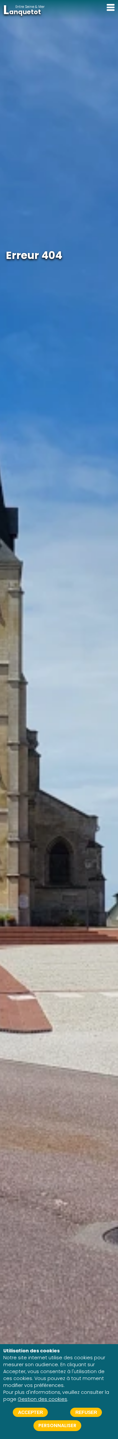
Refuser (86, 1412)
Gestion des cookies (42, 1399)
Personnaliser (57, 1425)
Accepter (30, 1412)
